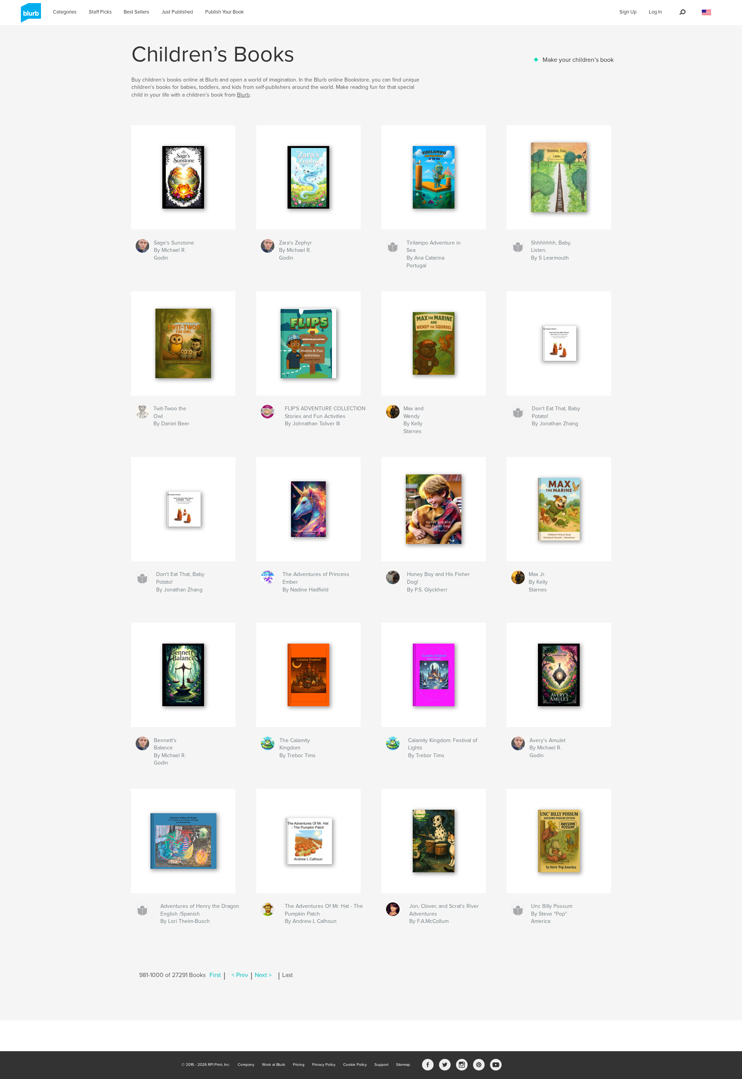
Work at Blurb (273, 1064)
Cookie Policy (355, 1064)
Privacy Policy (323, 1064)
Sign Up (627, 12)
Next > (263, 975)
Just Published (177, 12)
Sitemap (403, 1064)
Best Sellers (136, 12)
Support (381, 1064)
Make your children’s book (578, 60)
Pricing (299, 1064)
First (215, 975)
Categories (65, 12)
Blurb (243, 95)
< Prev (239, 975)
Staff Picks (100, 12)
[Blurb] (30, 16)
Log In (655, 12)
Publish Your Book (224, 12)
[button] (706, 12)
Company (246, 1064)
